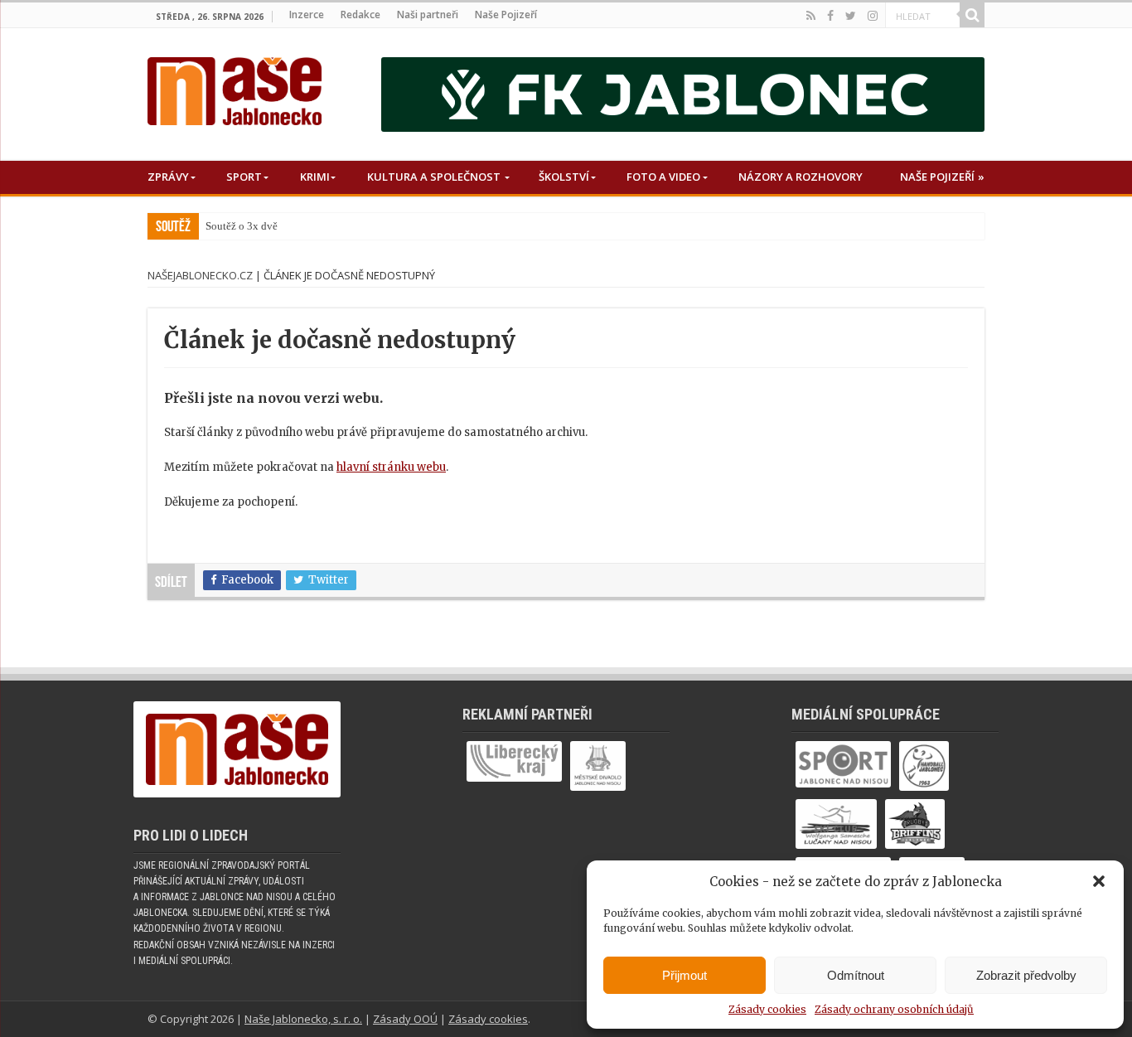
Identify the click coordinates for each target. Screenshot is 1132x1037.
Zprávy (168, 176)
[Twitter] (851, 16)
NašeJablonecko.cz (200, 275)
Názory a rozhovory (800, 176)
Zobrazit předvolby (1026, 975)
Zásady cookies (767, 1009)
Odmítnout (855, 975)
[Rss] (811, 16)
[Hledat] (972, 14)
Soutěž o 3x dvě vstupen (261, 226)
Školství (564, 176)
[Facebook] (830, 16)
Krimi (315, 176)
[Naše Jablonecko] (235, 88)
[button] (1099, 881)
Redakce (360, 14)
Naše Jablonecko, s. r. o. (303, 1018)
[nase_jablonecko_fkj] (682, 94)
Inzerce (306, 14)
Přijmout (684, 975)
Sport (244, 176)
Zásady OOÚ (405, 1018)
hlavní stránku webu (391, 467)
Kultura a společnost (434, 176)
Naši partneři (427, 14)
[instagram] (872, 16)
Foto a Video (663, 176)
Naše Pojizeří (506, 14)
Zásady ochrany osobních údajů (894, 1009)
